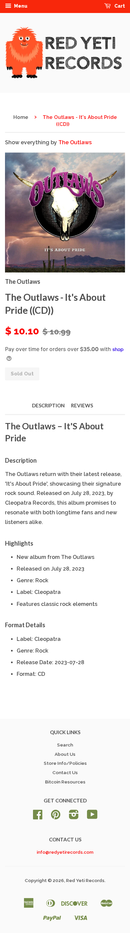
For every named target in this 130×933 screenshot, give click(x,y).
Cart (119, 6)
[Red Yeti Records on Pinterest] (56, 816)
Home (20, 117)
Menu (20, 6)
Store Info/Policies (65, 763)
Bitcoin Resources (65, 781)
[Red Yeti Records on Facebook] (38, 816)
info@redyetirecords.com (65, 852)
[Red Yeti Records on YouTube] (92, 816)
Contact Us (65, 772)
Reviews (82, 405)
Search (65, 744)
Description (48, 405)
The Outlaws (75, 142)
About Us (65, 754)
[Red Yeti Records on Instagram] (74, 816)
